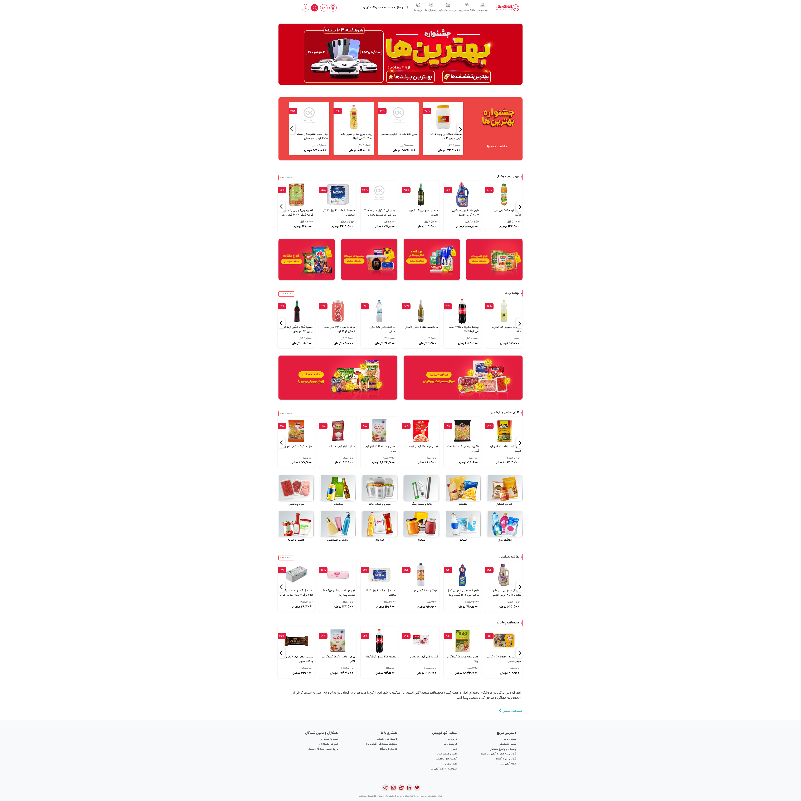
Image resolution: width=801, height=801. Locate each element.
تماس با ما (510, 739)
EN (324, 8)
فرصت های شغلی (387, 739)
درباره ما (418, 10)
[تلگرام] (385, 787)
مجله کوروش (508, 764)
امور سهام (451, 764)
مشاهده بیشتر (512, 711)
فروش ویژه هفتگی (507, 176)
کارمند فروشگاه (388, 749)
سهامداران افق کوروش (443, 769)
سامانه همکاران (329, 739)
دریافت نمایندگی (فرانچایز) (381, 744)
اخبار (454, 749)
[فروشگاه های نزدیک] (333, 7)
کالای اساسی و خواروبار (505, 412)
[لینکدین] (409, 787)
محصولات (482, 10)
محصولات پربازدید (507, 623)
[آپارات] (401, 787)
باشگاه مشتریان (467, 10)
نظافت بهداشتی (509, 557)
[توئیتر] (417, 787)
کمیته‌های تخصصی (446, 759)
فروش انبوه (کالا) (506, 759)
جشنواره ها (431, 10)
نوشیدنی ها (512, 293)
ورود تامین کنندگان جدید (323, 749)
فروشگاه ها (450, 744)
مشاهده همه (499, 146)
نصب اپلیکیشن (507, 744)
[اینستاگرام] (393, 787)
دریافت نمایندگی (447, 10)
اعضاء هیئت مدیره (446, 754)
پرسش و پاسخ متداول (503, 749)
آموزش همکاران (328, 744)
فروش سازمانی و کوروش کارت (498, 754)
